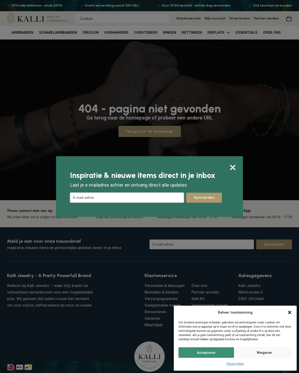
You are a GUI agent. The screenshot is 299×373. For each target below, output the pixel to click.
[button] (289, 312)
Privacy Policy (235, 364)
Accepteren (206, 353)
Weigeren (264, 353)
